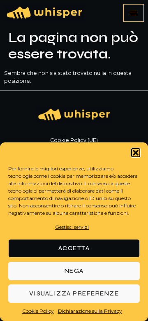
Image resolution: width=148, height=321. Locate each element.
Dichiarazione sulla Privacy (90, 311)
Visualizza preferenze (74, 293)
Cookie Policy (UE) (74, 140)
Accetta (74, 248)
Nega (74, 270)
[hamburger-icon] (133, 13)
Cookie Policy (38, 311)
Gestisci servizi (72, 227)
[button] (136, 153)
